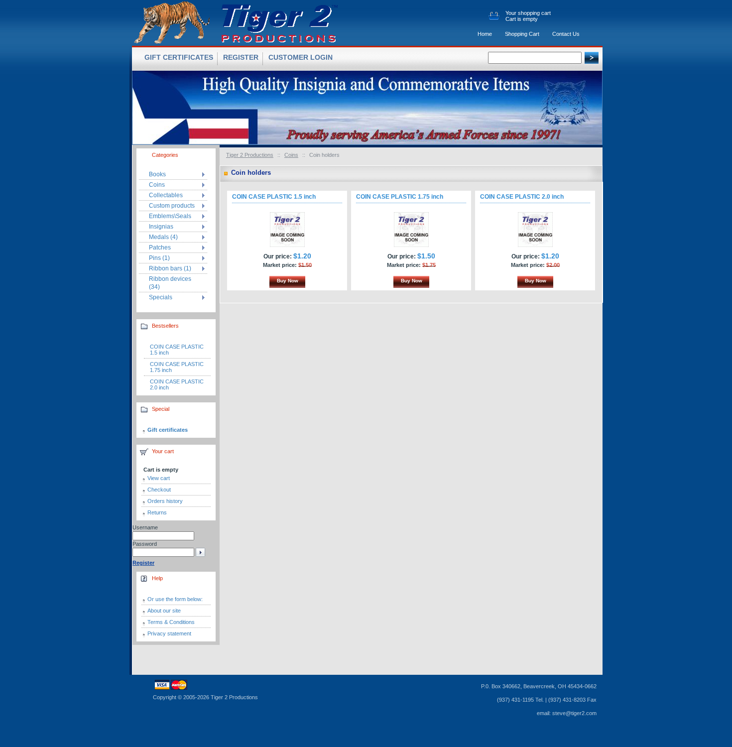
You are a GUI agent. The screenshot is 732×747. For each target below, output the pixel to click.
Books (157, 174)
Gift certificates (167, 430)
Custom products (172, 205)
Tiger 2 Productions (249, 155)
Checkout (159, 490)
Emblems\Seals (170, 216)
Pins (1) (159, 257)
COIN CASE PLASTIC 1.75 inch (399, 196)
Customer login (300, 57)
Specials (160, 297)
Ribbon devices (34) (170, 282)
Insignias (161, 226)
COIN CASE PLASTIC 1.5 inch (274, 196)
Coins (291, 155)
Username (145, 527)
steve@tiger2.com (574, 713)
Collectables (166, 195)
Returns (157, 512)
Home (485, 34)
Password (144, 544)
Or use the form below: (175, 599)
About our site (164, 611)
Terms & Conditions (171, 622)
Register (240, 57)
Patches (160, 247)
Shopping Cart (522, 34)
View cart (158, 478)
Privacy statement (169, 633)
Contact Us (566, 34)
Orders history (165, 501)
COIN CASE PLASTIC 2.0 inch (522, 196)
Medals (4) (163, 237)
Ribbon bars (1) (170, 268)
